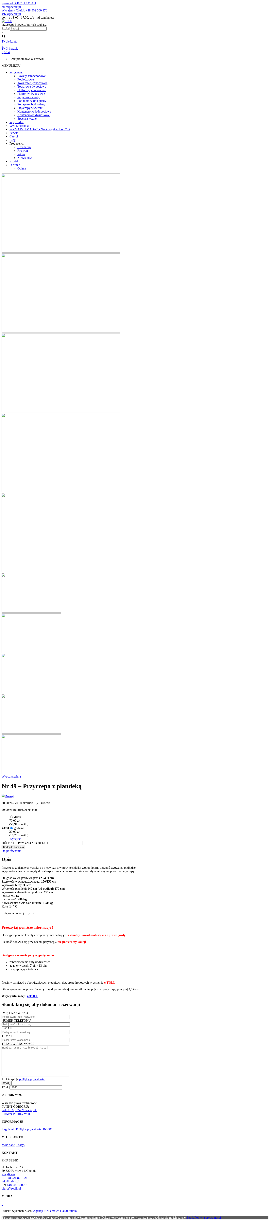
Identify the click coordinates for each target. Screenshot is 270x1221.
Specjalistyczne (27, 118)
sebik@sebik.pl (11, 14)
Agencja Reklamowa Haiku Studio (55, 1210)
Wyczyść (15, 838)
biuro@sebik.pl (11, 7)
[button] (11, 65)
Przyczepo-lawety (28, 97)
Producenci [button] (16, 143)
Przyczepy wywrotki (30, 108)
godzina (18, 831)
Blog (12, 140)
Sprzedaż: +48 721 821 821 (19, 3)
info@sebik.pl (10, 1181)
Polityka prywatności (29, 1129)
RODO (47, 1129)
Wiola (21, 154)
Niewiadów (24, 157)
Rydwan (22, 150)
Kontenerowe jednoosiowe (34, 111)
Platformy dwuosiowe (31, 93)
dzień (18, 820)
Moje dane (8, 1145)
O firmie (14, 165)
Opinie (21, 168)
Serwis (13, 133)
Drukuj (9, 796)
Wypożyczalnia (19, 125)
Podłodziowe (25, 79)
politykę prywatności (32, 1079)
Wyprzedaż (16, 122)
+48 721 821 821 (16, 1177)
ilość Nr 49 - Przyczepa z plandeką (23, 842)
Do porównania (11, 851)
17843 (5, 1087)
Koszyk (20, 1145)
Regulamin (8, 1129)
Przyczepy (16, 72)
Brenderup (24, 147)
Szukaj (6, 28)
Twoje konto (9, 41)
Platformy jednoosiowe (31, 90)
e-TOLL (32, 996)
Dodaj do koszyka (13, 847)
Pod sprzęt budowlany (31, 104)
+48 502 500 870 (17, 1185)
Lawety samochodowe (31, 76)
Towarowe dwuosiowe (31, 86)
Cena (5, 827)
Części (13, 136)
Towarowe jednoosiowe (32, 83)
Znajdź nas (8, 1174)
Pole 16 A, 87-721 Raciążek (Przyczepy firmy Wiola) (19, 1111)
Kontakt (14, 161)
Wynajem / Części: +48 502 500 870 (24, 10)
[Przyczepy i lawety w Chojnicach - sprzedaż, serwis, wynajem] (7, 21)
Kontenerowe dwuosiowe (33, 115)
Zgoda (190, 1217)
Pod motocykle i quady (31, 100)
